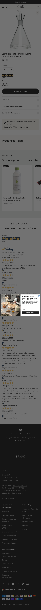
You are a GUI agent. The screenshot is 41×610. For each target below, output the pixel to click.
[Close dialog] (39, 296)
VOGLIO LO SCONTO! (30, 312)
